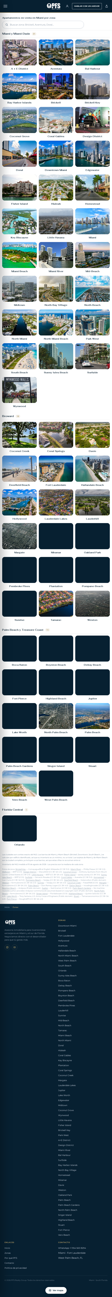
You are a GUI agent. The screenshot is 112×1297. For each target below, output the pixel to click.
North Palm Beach (67, 1210)
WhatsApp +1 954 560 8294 (72, 1248)
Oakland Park (65, 1195)
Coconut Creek (74, 883)
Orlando (62, 970)
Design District (29, 872)
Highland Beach (76, 894)
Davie (61, 1185)
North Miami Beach (68, 955)
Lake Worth (12, 896)
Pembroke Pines (66, 1005)
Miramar (62, 1180)
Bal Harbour (64, 1155)
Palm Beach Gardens (82, 888)
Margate (102, 883)
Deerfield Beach (71, 880)
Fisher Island (69, 875)
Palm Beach (33, 886)
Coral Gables (66, 877)
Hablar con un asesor (87, 6)
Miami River (76, 869)
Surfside (28, 877)
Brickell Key (20, 869)
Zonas (8, 1253)
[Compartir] (107, 6)
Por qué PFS (11, 1258)
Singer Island (42, 894)
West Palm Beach (67, 960)
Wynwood (63, 1115)
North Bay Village (67, 1170)
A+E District (64, 1140)
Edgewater (63, 1100)
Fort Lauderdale (66, 935)
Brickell (62, 930)
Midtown (6, 872)
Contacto (9, 1263)
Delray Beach (75, 886)
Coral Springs (65, 1070)
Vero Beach (64, 1235)
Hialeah (62, 1050)
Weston (5, 883)
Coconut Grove (70, 872)
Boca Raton (64, 980)
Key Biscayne (65, 1060)
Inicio (7, 907)
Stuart (76, 896)
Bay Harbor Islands (67, 1165)
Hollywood (63, 940)
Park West (63, 1135)
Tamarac (62, 1030)
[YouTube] (14, 947)
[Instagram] (7, 947)
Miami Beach (65, 1035)
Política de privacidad (16, 1268)
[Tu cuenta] (67, 6)
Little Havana (37, 875)
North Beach (64, 1025)
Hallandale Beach (67, 950)
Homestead (99, 877)
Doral (61, 1045)
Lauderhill (63, 1010)
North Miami (64, 1040)
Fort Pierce (12, 899)
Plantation (63, 1065)
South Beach (64, 965)
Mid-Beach (63, 1020)
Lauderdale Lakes (67, 1085)
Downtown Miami (67, 925)
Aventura (62, 945)
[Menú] (5, 6)
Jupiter (45, 888)
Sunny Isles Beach (67, 975)
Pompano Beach (33, 880)
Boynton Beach (9, 888)
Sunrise (40, 883)
